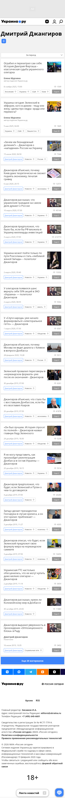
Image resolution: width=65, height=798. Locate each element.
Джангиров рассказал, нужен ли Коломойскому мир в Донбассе (23, 601)
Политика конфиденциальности (20, 735)
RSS (38, 700)
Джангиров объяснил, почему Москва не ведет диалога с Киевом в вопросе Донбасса (24, 347)
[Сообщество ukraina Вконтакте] (7, 672)
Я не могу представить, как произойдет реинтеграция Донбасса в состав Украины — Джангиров (21, 459)
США (34, 92)
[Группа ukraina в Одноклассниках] (42, 672)
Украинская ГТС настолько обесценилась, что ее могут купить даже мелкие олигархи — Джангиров (24, 575)
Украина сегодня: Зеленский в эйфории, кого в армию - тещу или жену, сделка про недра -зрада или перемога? (24, 107)
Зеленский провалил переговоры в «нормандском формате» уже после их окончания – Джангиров (24, 374)
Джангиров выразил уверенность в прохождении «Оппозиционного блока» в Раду (24, 627)
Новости (28, 159)
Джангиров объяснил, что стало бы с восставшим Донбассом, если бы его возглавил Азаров (25, 402)
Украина (22, 92)
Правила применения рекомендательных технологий (32, 738)
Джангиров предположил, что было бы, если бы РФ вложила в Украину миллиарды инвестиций (23, 229)
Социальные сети (32, 650)
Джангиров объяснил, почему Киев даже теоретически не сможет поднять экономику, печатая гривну (25, 175)
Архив (29, 700)
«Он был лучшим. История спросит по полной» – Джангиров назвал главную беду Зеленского (24, 430)
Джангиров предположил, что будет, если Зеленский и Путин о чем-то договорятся (23, 487)
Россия (40, 159)
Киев (44, 92)
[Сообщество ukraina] (19, 672)
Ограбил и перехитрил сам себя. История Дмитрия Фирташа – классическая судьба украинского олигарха (24, 68)
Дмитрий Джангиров (31, 33)
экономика (41, 189)
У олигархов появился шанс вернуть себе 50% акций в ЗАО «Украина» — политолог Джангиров (21, 293)
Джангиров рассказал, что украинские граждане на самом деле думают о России (22, 202)
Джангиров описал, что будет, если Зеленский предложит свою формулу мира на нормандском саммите (24, 545)
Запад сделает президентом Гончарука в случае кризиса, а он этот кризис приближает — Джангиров (23, 515)
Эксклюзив (9, 92)
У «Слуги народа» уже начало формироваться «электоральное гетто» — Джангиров (23, 320)
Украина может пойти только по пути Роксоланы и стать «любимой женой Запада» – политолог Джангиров (24, 258)
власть (40, 307)
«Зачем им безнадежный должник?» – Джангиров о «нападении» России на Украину (23, 145)
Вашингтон (32, 131)
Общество (41, 333)
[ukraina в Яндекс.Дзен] (54, 672)
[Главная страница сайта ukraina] (13, 21)
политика (41, 529)
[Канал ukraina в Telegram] (31, 672)
